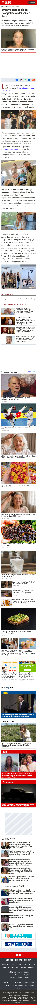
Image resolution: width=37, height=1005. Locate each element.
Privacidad (6, 985)
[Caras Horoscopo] (18, 946)
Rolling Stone (26, 975)
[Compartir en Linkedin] (29, 80)
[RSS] (25, 960)
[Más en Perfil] (12, 688)
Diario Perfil (6, 965)
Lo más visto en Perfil (12, 886)
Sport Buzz (11, 978)
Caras (20, 972)
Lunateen (23, 967)
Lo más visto (8, 838)
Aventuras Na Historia (13, 975)
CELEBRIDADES (5, 6)
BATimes (31, 967)
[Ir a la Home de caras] (8, 3)
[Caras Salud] (18, 938)
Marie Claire (23, 965)
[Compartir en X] (21, 80)
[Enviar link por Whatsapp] (25, 80)
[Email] (33, 80)
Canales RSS (7, 982)
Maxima (26, 978)
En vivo (32, 2)
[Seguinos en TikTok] (20, 960)
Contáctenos (29, 982)
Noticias (15, 965)
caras (18, 752)
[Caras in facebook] (11, 960)
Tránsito (18, 988)
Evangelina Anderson (12, 149)
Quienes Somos (18, 982)
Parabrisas (14, 967)
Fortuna (32, 965)
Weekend (6, 967)
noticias (18, 693)
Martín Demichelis (22, 299)
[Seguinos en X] (16, 960)
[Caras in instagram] (7, 960)
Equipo (14, 985)
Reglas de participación (26, 985)
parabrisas (18, 782)
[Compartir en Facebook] (16, 80)
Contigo (26, 972)
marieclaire (18, 721)
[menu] (2, 2)
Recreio (19, 978)
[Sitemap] (29, 960)
